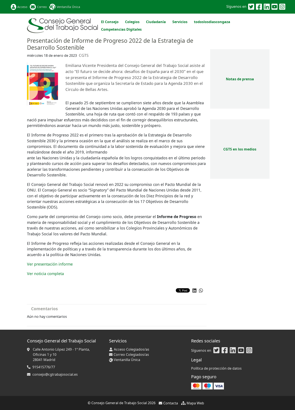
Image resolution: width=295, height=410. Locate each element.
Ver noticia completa (45, 273)
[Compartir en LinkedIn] (194, 290)
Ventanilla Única (68, 7)
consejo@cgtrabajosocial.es (55, 374)
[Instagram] (282, 7)
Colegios (132, 21)
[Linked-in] (267, 7)
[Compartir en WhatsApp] (201, 290)
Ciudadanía (156, 21)
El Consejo (110, 21)
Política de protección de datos (216, 368)
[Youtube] (274, 7)
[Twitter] (251, 7)
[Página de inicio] (62, 25)
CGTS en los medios (239, 149)
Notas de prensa (240, 79)
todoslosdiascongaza (212, 21)
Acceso (22, 7)
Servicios (179, 21)
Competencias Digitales (121, 29)
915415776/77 (43, 367)
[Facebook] (259, 7)
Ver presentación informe (50, 264)
